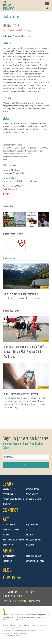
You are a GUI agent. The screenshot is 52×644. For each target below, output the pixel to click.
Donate (6, 534)
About (8, 550)
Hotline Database (18, 601)
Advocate (30, 544)
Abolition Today (32, 488)
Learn (8, 484)
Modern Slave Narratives (13, 499)
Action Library (9, 524)
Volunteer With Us (33, 555)
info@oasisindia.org (16, 189)
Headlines (7, 504)
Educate (29, 534)
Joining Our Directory (35, 560)
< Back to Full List (11, 16)
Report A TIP (8, 544)
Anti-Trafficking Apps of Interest (21, 394)
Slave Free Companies (12, 529)
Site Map (6, 635)
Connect (10, 510)
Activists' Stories (33, 499)
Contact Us (7, 560)
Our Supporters (9, 555)
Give (27, 529)
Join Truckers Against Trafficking (21, 294)
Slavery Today (9, 488)
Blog (7, 570)
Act (6, 519)
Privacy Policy (15, 635)
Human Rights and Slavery (14, 539)
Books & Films (32, 493)
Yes (29, 36)
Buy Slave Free (32, 524)
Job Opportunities (33, 539)
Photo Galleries (9, 493)
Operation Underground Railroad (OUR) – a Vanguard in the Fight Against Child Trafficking (26, 351)
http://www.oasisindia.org (17, 30)
